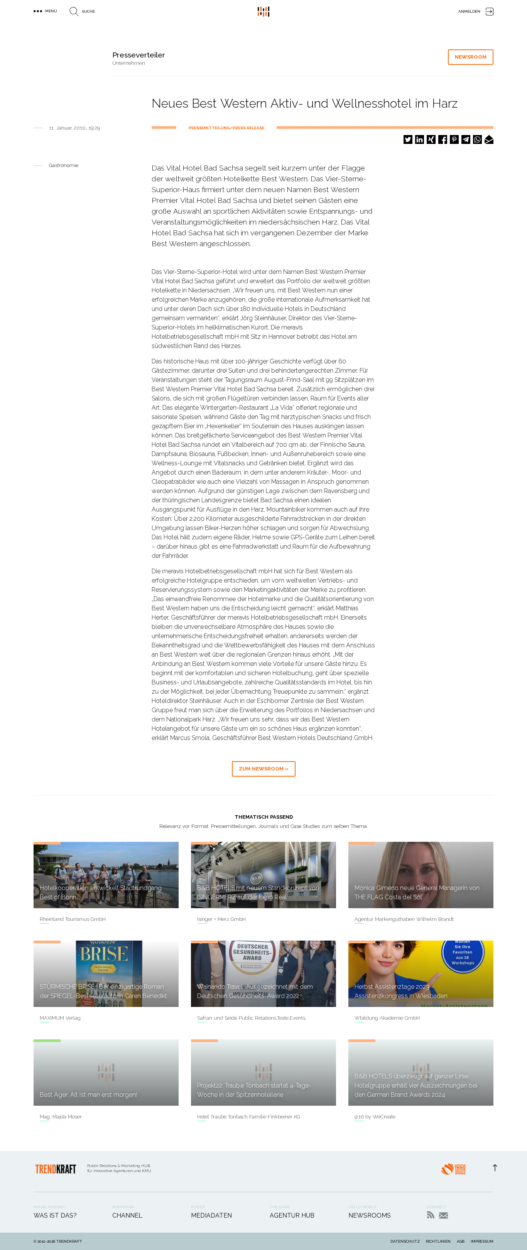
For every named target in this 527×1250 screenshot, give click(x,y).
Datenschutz (405, 1241)
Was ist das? (55, 1215)
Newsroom (470, 57)
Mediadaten (211, 1215)
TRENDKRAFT (69, 1241)
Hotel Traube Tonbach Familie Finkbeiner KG (248, 1117)
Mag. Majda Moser (61, 1117)
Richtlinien (438, 1241)
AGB (461, 1241)
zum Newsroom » (264, 769)
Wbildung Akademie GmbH (387, 1018)
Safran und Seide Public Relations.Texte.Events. (251, 1018)
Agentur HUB (292, 1215)
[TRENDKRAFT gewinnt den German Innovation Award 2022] (453, 1171)
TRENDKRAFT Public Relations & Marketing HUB (263, 11)
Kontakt (443, 1215)
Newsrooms (369, 1215)
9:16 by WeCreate (375, 1117)
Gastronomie (63, 165)
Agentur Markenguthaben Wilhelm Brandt (404, 919)
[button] (408, 139)
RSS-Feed (430, 1214)
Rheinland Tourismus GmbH (73, 919)
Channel (127, 1215)
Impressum (482, 1241)
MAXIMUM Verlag (60, 1018)
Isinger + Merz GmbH (221, 919)
